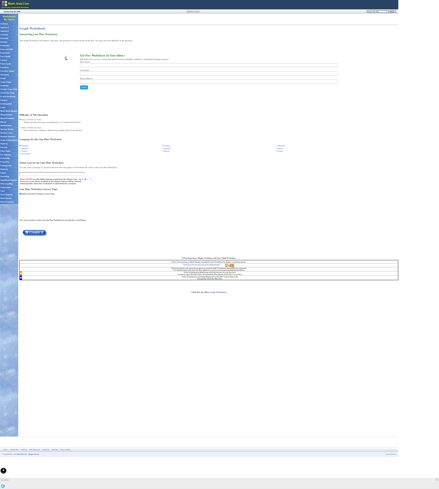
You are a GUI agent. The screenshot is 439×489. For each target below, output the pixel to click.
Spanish (24, 148)
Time (2, 191)
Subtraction (5, 187)
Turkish (166, 151)
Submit (84, 87)
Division (4, 42)
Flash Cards (5, 64)
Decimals (4, 38)
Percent (3, 147)
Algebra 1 (9, 27)
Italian (280, 148)
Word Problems (7, 202)
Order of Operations (9, 140)
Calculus (9, 35)
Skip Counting (6, 184)
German (166, 145)
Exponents (5, 53)
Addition (4, 24)
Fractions (4, 67)
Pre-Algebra (9, 155)
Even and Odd (6, 49)
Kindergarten (6, 104)
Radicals (4, 169)
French (24, 151)
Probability (5, 158)
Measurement (6, 115)
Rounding (4, 176)
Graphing (4, 86)
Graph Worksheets (32, 28)
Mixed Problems (7, 118)
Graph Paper (5, 82)
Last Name (84, 70)
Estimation (5, 46)
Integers (4, 100)
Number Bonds (7, 129)
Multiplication (6, 126)
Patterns (4, 144)
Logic (2, 107)
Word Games (6, 198)
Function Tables (7, 71)
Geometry (9, 75)
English (24, 145)
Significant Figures (8, 180)
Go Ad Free (5, 480)
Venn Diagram (6, 195)
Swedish (166, 148)
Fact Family (5, 57)
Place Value (5, 151)
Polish (280, 151)
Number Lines (6, 133)
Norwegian (26, 153)
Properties (4, 162)
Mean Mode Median (8, 111)
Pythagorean (6, 166)
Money (3, 122)
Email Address (86, 78)
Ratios (3, 173)
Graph (3, 78)
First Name (85, 61)
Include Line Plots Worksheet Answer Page (37, 193)
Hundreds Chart (7, 93)
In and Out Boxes (7, 97)
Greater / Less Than (8, 89)
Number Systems (7, 137)
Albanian (281, 145)
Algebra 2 (9, 31)
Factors (3, 60)
